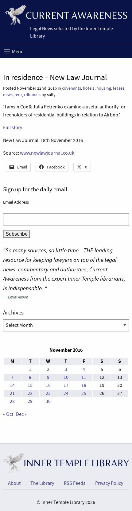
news (8, 95)
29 (30, 401)
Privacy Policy (109, 483)
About (14, 483)
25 (83, 393)
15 (30, 385)
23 (48, 393)
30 (48, 401)
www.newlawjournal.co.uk (47, 153)
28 (12, 401)
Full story (12, 127)
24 (66, 393)
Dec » (21, 414)
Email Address (16, 202)
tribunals (32, 95)
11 (83, 377)
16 (48, 385)
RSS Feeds (74, 483)
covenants (71, 88)
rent (18, 95)
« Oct (8, 414)
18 (83, 385)
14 (12, 385)
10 (66, 377)
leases (118, 88)
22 (30, 393)
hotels (89, 88)
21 (12, 393)
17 (66, 385)
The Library (42, 483)
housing (103, 88)
